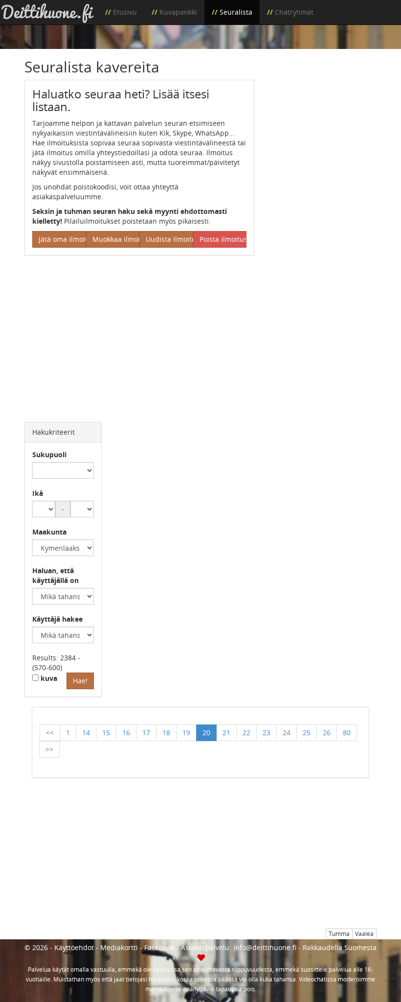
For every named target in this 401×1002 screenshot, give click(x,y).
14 (86, 732)
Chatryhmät (294, 12)
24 (286, 732)
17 (146, 732)
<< (50, 732)
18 (166, 732)
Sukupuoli (49, 454)
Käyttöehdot (74, 947)
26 (327, 732)
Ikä (37, 493)
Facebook (159, 947)
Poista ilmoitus (223, 239)
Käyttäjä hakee (57, 619)
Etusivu (125, 12)
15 (106, 732)
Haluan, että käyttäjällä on (55, 575)
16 (126, 732)
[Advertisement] (323, 129)
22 (246, 732)
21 (226, 732)
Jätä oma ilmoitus (62, 239)
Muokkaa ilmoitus (116, 239)
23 (266, 732)
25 (307, 732)
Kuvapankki (178, 12)
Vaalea (364, 934)
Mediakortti (119, 947)
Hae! (80, 680)
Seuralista (236, 12)
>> (49, 749)
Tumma (339, 934)
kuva (48, 678)
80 (347, 732)
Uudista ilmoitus (169, 239)
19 (186, 732)
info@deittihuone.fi (264, 947)
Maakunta (49, 531)
